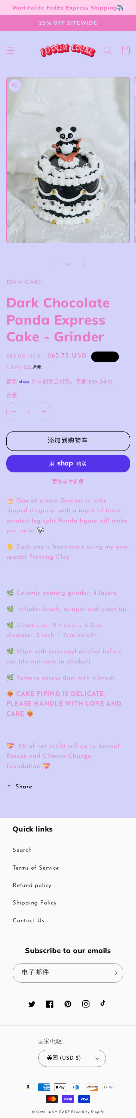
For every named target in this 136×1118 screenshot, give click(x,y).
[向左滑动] (52, 265)
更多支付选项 (68, 482)
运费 (37, 367)
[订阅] (114, 973)
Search (22, 850)
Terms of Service (36, 868)
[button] (10, 50)
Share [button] (23, 787)
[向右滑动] (84, 265)
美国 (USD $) (64, 1058)
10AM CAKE (58, 1112)
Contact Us (28, 921)
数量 (11, 395)
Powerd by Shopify (87, 1112)
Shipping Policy (35, 903)
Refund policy (32, 886)
